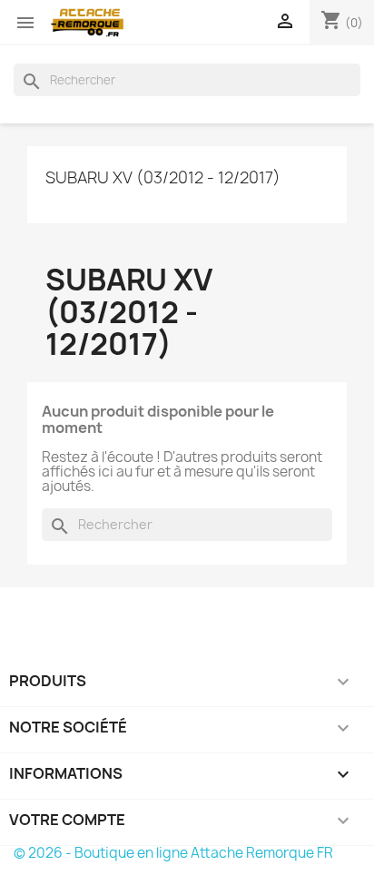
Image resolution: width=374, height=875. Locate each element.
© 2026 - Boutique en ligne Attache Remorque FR (173, 852)
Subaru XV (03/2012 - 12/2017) (162, 177)
